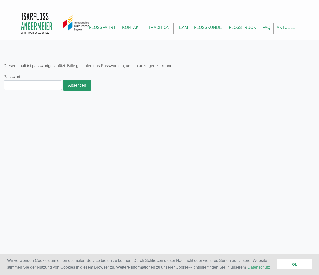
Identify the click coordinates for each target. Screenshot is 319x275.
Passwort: (12, 77)
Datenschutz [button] (259, 267)
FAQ (266, 27)
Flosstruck (242, 27)
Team (182, 27)
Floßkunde (208, 27)
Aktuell (286, 27)
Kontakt (131, 27)
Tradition (159, 27)
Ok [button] (294, 264)
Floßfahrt (102, 27)
